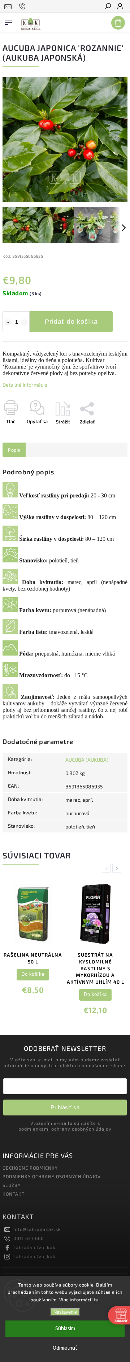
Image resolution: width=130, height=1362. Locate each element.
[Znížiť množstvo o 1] (8, 322)
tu (96, 1299)
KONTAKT (14, 1194)
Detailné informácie (25, 385)
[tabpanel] (33, 941)
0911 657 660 (28, 1238)
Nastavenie (65, 1312)
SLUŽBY (12, 1185)
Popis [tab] (14, 450)
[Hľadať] (107, 6)
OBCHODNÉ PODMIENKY (30, 1168)
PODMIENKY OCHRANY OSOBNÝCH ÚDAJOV (52, 1176)
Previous (107, 868)
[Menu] (8, 21)
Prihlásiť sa (65, 1107)
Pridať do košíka (71, 321)
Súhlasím (65, 1328)
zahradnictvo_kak (34, 1247)
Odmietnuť (65, 1348)
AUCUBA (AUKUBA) (86, 760)
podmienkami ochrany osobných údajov (65, 1129)
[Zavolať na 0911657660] (23, 6)
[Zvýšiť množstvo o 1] (24, 322)
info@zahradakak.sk (37, 1229)
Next (118, 868)
